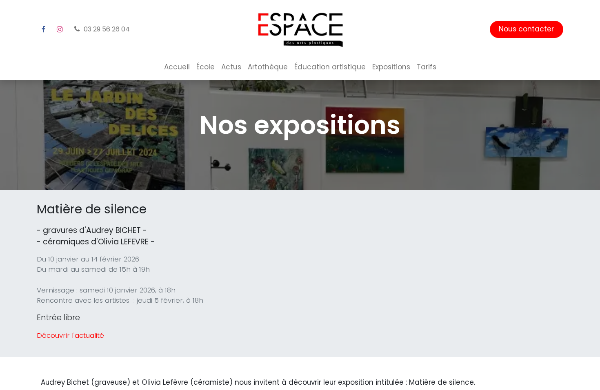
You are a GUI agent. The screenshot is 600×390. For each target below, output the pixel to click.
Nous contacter (526, 29)
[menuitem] (177, 67)
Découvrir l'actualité (70, 335)
